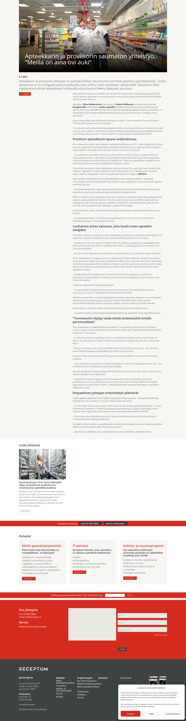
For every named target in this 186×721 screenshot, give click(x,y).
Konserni (103, 678)
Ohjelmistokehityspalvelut (89, 684)
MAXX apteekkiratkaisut (88, 687)
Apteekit (60, 678)
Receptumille (79, 107)
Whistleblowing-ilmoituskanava (32, 709)
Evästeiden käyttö (27, 704)
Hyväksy (130, 714)
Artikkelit (81, 695)
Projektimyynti (84, 678)
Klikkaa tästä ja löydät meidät (33, 626)
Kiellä (151, 714)
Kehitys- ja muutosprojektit (64, 690)
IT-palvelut (61, 686)
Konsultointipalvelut (86, 681)
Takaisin (25, 94)
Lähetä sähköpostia (114, 523)
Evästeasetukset (172, 714)
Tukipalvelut (83, 692)
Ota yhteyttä (125, 678)
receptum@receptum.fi (30, 617)
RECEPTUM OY (26, 677)
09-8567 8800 (29, 614)
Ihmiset (59, 697)
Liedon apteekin (107, 107)
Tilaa (129, 595)
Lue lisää (24, 510)
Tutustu (28, 578)
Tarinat (59, 694)
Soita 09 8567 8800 (89, 523)
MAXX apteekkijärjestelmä (65, 682)
